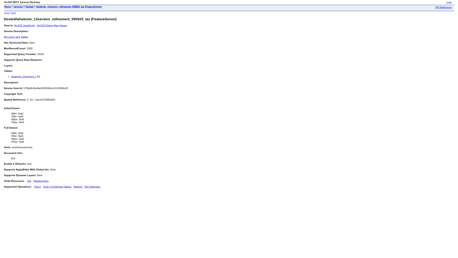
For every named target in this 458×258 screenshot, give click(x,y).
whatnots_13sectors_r (23, 76)
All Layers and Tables (16, 36)
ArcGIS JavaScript (24, 25)
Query (37, 186)
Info (29, 181)
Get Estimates (92, 186)
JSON (6, 13)
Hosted (29, 6)
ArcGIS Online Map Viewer (52, 25)
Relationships (41, 181)
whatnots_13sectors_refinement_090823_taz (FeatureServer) (69, 6)
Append (78, 186)
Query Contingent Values (57, 186)
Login (449, 2)
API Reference (443, 7)
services (18, 6)
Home (7, 6)
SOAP (13, 13)
